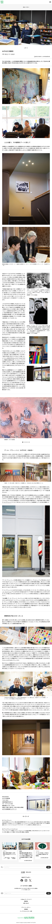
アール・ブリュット (7, 502)
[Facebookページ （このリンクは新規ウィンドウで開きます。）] (22, 880)
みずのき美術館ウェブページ (9, 809)
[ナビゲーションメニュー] (50, 2)
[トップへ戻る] (2, 2)
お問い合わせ (26, 903)
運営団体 (26, 901)
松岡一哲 (6, 54)
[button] (22, 442)
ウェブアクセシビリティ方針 (26, 911)
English (28, 872)
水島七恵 (12, 54)
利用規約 (26, 909)
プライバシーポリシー (26, 907)
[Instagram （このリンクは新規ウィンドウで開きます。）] (26, 880)
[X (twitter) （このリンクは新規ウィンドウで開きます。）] (30, 880)
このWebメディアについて (25, 899)
